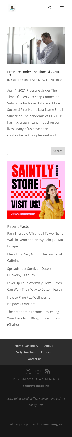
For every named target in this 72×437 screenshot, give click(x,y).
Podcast (46, 352)
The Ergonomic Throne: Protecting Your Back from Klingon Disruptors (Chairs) (33, 318)
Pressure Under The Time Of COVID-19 (34, 73)
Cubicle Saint (20, 80)
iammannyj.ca (52, 424)
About (48, 346)
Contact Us (33, 359)
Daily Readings (26, 352)
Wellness (56, 80)
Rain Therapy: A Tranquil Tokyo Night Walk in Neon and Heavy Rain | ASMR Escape (35, 239)
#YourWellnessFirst (36, 386)
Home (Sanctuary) (27, 346)
